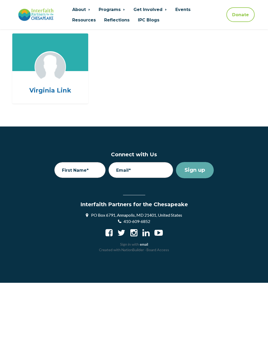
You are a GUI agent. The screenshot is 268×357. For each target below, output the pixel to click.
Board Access (158, 249)
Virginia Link (50, 90)
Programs (110, 9)
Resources (84, 19)
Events (183, 9)
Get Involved (148, 9)
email (144, 244)
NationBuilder (132, 249)
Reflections (117, 19)
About (79, 9)
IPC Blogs (148, 19)
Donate (240, 14)
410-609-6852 (137, 221)
